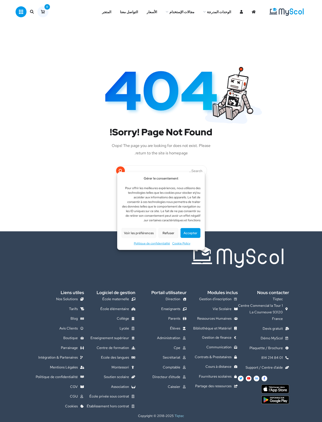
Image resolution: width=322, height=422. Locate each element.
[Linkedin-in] (256, 378)
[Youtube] (248, 378)
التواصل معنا (129, 12)
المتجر (106, 12)
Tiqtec (179, 416)
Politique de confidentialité (152, 243)
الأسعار (152, 12)
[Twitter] (241, 378)
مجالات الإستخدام (182, 12)
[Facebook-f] (264, 378)
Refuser (168, 233)
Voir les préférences (139, 233)
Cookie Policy (181, 243)
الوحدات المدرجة (219, 12)
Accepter (190, 233)
